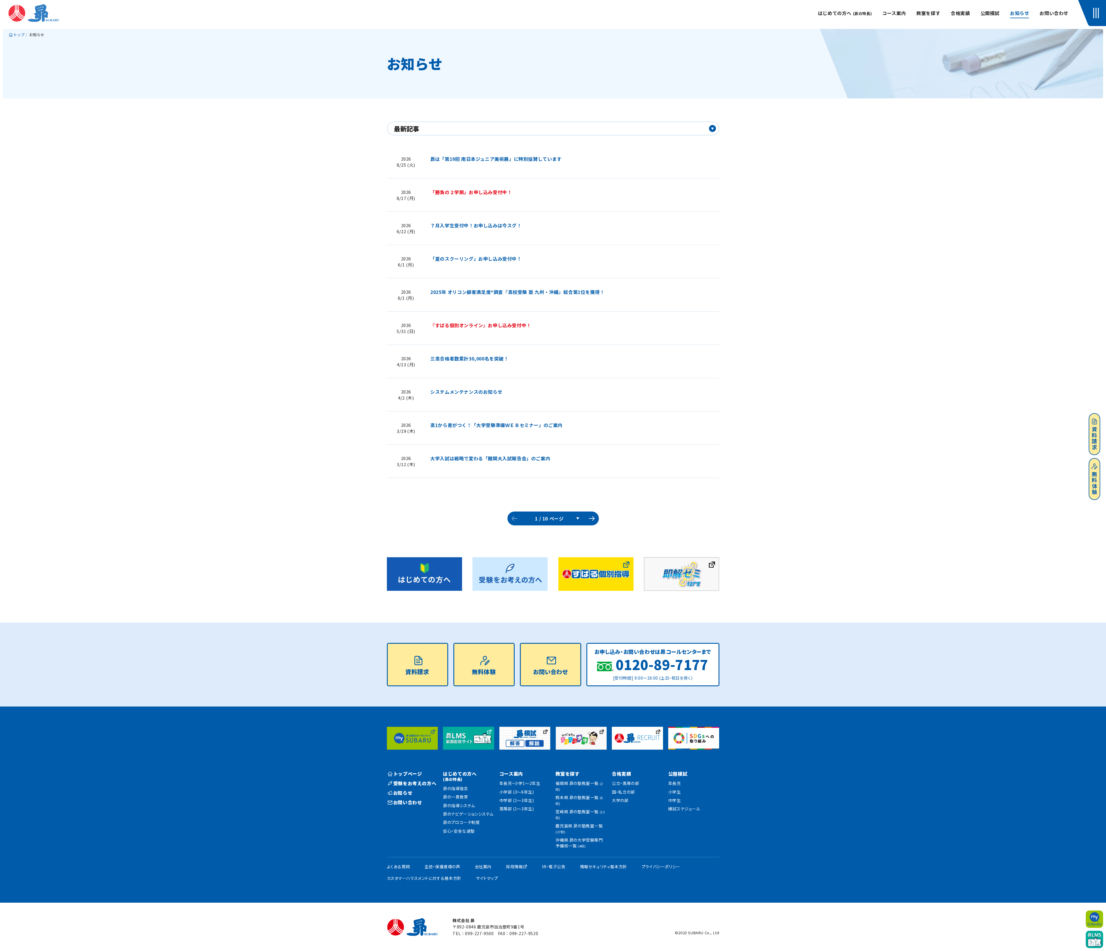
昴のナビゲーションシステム (468, 814)
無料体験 (1094, 483)
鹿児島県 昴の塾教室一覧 (579, 828)
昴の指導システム (459, 805)
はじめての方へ (845, 13)
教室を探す (928, 13)
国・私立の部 (623, 792)
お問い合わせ (1053, 13)
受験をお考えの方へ (414, 783)
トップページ (407, 773)
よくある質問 (398, 866)
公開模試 (990, 13)
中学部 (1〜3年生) (516, 800)
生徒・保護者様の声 (442, 866)
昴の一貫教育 (455, 797)
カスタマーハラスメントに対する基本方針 (424, 878)
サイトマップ (487, 878)
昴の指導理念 (455, 788)
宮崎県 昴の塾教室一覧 (580, 814)
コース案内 (894, 13)
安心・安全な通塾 (459, 831)
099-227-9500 (479, 933)
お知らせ (1019, 13)
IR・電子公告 (553, 866)
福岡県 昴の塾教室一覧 (579, 786)
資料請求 (1094, 438)
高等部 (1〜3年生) (516, 809)
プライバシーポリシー (661, 866)
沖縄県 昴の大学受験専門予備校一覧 (579, 843)
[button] (1097, 13)
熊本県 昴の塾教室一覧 (579, 800)
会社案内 (483, 866)
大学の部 (620, 800)
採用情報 (514, 866)
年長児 (674, 783)
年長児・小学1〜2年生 (519, 783)
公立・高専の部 (625, 783)
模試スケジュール (684, 809)
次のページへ (592, 518)
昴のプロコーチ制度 (461, 822)
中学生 (674, 800)
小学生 (674, 792)
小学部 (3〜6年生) (516, 792)
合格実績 (960, 13)
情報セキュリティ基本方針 (603, 866)
